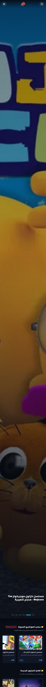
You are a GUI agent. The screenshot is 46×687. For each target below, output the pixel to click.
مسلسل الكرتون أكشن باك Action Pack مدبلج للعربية (23, 598)
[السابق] (40, 649)
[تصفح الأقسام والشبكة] (4, 4)
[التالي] (6, 649)
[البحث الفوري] (42, 4)
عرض (21, 660)
